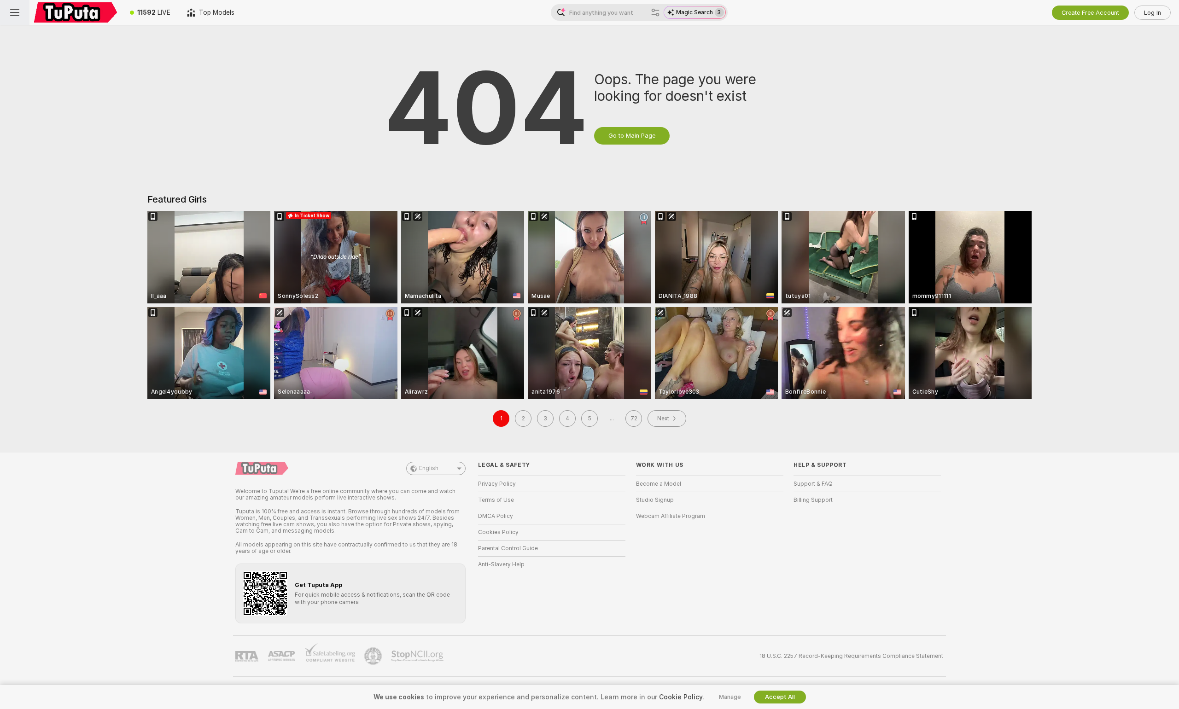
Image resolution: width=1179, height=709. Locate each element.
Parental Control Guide (508, 548)
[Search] (655, 12)
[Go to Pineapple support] (374, 656)
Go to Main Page (631, 135)
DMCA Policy (495, 516)
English (428, 468)
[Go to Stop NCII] (418, 656)
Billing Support (813, 500)
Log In (1152, 12)
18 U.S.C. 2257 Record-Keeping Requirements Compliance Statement (851, 656)
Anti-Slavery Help (501, 564)
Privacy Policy (497, 484)
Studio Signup (655, 500)
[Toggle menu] (14, 12)
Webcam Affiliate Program (670, 516)
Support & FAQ (813, 484)
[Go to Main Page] (75, 12)
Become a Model (658, 484)
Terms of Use (496, 500)
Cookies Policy (498, 532)
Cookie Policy (680, 697)
